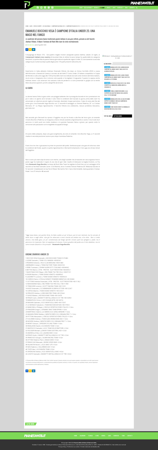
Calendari (82, 436)
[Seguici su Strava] (48, 7)
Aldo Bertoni (30, 45)
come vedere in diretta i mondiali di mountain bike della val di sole (116, 108)
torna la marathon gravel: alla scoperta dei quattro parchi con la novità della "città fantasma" (116, 93)
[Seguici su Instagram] (41, 7)
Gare (109, 436)
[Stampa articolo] (33, 49)
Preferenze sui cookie (73, 447)
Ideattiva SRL (96, 447)
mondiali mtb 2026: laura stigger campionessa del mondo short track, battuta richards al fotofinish (117, 77)
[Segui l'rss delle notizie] (30, 49)
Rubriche (116, 436)
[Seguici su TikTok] (37, 7)
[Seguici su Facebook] (52, 7)
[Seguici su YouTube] (45, 7)
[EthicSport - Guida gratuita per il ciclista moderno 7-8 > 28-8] (117, 57)
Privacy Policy (62, 447)
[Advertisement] (59, 19)
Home (75, 436)
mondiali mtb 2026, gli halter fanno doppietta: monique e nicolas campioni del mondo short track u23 (117, 101)
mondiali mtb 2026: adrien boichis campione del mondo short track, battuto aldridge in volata (116, 69)
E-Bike (97, 436)
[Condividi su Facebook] (27, 49)
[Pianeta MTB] (38, 435)
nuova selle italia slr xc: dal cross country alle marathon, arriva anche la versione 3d (117, 85)
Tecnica (90, 436)
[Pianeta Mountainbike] (27, 4)
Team (123, 436)
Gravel (103, 436)
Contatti (129, 436)
